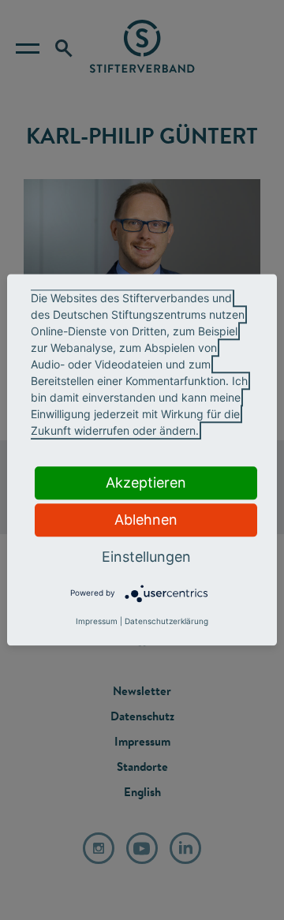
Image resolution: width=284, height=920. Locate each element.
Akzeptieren (146, 482)
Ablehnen (146, 519)
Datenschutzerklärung (166, 621)
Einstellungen (146, 556)
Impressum (97, 621)
